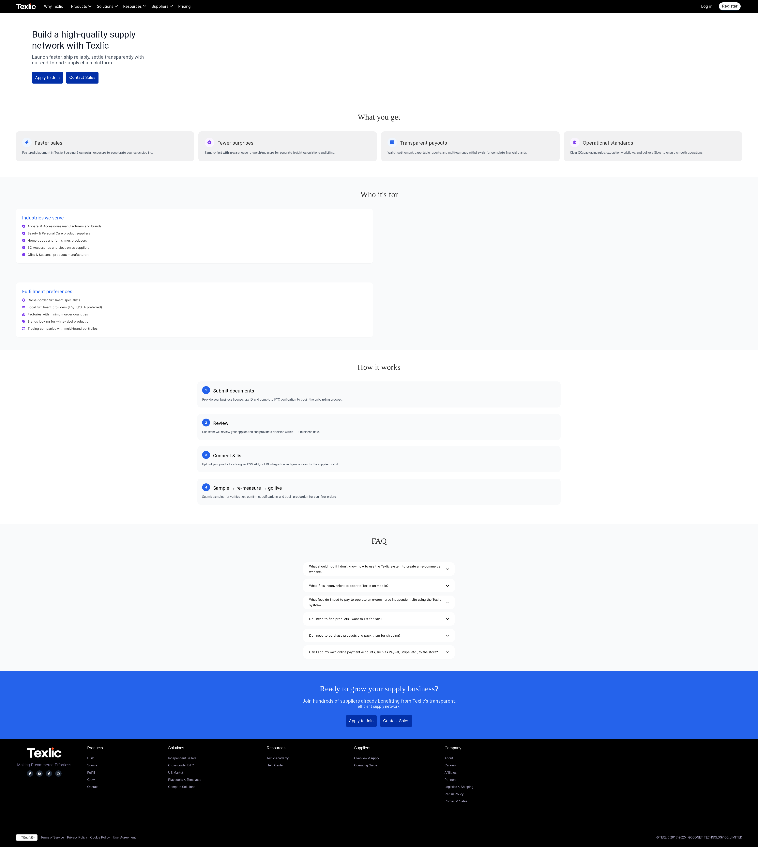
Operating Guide (365, 765)
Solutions (105, 6)
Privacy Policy (77, 837)
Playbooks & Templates (184, 779)
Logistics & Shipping (459, 787)
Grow (91, 779)
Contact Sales (82, 77)
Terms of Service (52, 837)
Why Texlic (53, 6)
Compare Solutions (181, 787)
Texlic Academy (278, 758)
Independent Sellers (182, 758)
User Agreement (124, 837)
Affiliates (451, 772)
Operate (93, 787)
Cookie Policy (100, 837)
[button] (379, 567)
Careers (450, 765)
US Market (175, 772)
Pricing (184, 6)
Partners (450, 779)
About (449, 758)
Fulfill (91, 772)
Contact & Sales (456, 801)
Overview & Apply (366, 758)
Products (79, 6)
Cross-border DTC (181, 765)
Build (91, 758)
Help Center (275, 765)
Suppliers (160, 6)
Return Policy (454, 794)
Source (92, 765)
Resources (133, 6)
